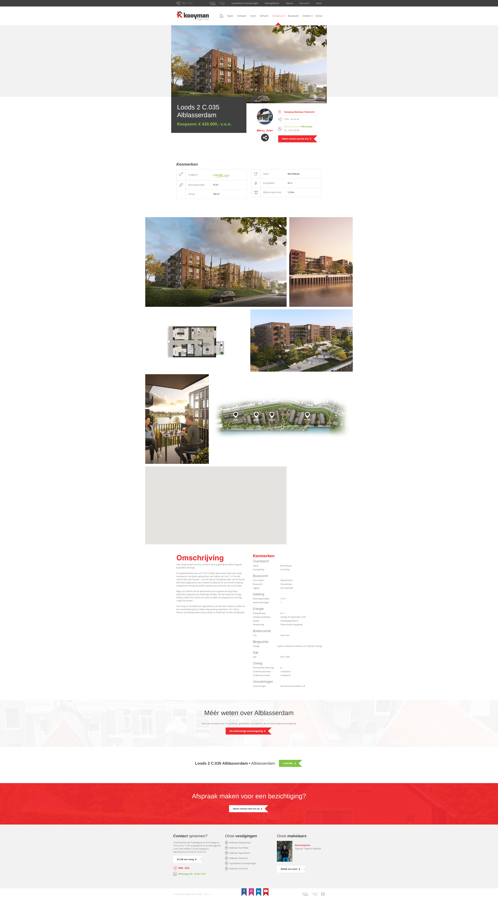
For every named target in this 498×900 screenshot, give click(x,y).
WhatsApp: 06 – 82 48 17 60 (191, 873)
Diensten (307, 15)
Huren (253, 15)
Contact (318, 15)
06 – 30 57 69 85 (291, 130)
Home (221, 15)
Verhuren (264, 15)
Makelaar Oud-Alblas (238, 847)
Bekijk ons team (289, 869)
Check (319, 3)
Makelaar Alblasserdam (240, 842)
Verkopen (241, 15)
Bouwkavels (293, 15)
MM (209, 894)
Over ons (303, 3)
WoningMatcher (272, 3)
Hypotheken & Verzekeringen (244, 3)
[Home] (192, 16)
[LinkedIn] (258, 891)
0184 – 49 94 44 (291, 119)
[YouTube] (265, 891)
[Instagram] (251, 891)
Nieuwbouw (277, 15)
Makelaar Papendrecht (239, 853)
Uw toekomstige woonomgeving (246, 731)
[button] (227, 514)
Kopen (230, 15)
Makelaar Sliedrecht (238, 858)
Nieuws (289, 3)
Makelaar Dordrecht (238, 868)
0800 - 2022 (187, 3)
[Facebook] (244, 891)
